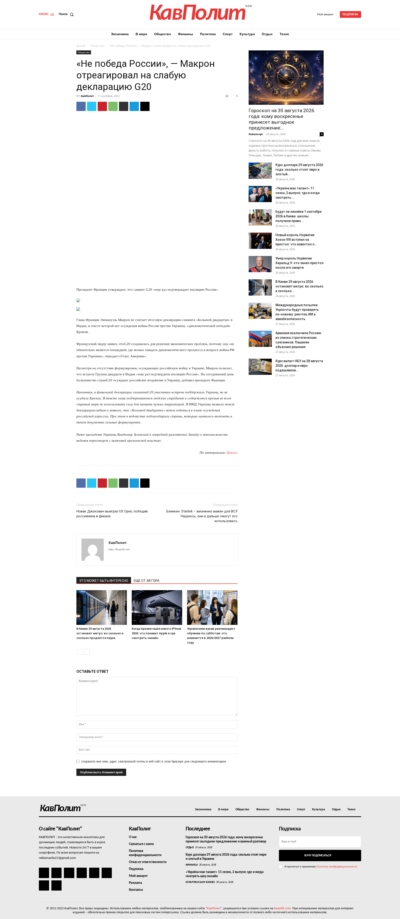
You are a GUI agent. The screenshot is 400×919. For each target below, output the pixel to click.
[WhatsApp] (113, 106)
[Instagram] (56, 873)
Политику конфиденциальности (336, 866)
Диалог (232, 452)
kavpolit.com (282, 908)
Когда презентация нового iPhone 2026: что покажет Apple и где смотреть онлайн (156, 633)
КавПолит (87, 96)
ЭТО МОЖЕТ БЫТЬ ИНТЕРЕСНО (103, 581)
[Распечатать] (123, 106)
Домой (80, 46)
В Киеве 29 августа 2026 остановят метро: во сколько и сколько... (299, 286)
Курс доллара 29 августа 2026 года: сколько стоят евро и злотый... (299, 169)
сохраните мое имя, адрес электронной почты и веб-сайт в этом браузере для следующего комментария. (154, 761)
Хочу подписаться (317, 855)
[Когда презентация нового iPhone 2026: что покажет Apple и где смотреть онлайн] (157, 607)
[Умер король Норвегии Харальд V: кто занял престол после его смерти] (260, 264)
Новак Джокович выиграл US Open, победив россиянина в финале (112, 513)
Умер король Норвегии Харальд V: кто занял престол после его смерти (299, 262)
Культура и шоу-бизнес (200, 882)
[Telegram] (134, 106)
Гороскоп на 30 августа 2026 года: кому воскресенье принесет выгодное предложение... (281, 119)
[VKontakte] (44, 885)
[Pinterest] (102, 106)
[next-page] (87, 652)
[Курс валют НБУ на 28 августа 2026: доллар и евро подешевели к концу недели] (260, 367)
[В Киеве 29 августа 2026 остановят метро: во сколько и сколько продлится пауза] (101, 607)
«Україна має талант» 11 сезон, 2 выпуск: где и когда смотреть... (297, 192)
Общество (97, 46)
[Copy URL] (145, 106)
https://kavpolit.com (119, 549)
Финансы (192, 864)
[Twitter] (91, 106)
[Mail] (69, 873)
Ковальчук (256, 134)
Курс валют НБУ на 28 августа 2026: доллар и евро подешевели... (299, 365)
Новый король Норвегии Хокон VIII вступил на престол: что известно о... (296, 239)
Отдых (190, 847)
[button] (67, 14)
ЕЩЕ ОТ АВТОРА (146, 581)
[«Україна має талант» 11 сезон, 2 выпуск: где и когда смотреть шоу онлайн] (260, 194)
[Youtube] (56, 885)
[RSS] (82, 873)
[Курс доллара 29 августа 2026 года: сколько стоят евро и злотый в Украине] (260, 171)
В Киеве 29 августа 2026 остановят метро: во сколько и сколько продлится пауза (99, 633)
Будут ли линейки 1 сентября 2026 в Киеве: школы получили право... (298, 216)
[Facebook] (81, 106)
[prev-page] (79, 652)
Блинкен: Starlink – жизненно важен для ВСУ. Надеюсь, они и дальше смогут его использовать (202, 516)
